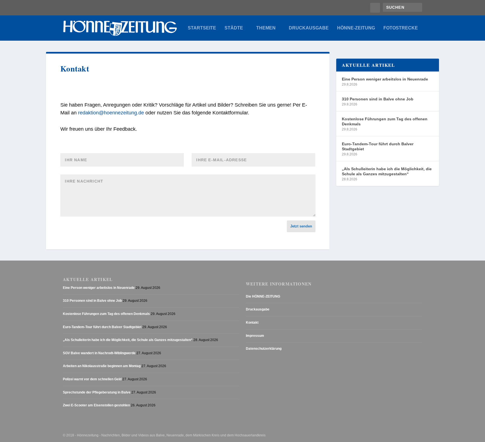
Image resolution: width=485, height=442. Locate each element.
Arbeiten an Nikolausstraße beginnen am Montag (102, 366)
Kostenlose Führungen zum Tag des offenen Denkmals (384, 121)
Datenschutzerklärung (264, 349)
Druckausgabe (309, 28)
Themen (266, 28)
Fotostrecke (400, 28)
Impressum (255, 336)
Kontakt (252, 322)
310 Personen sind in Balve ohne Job (377, 99)
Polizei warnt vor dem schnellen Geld (92, 379)
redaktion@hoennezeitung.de (111, 113)
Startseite (202, 28)
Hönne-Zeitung (356, 28)
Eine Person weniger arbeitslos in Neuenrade (385, 79)
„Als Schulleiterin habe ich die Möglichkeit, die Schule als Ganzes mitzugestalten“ (387, 171)
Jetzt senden (301, 226)
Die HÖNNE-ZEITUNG (263, 296)
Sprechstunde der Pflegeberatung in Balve (97, 392)
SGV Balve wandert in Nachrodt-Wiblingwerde (99, 353)
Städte (234, 28)
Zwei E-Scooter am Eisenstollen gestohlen (96, 405)
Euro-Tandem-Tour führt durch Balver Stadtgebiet (377, 146)
